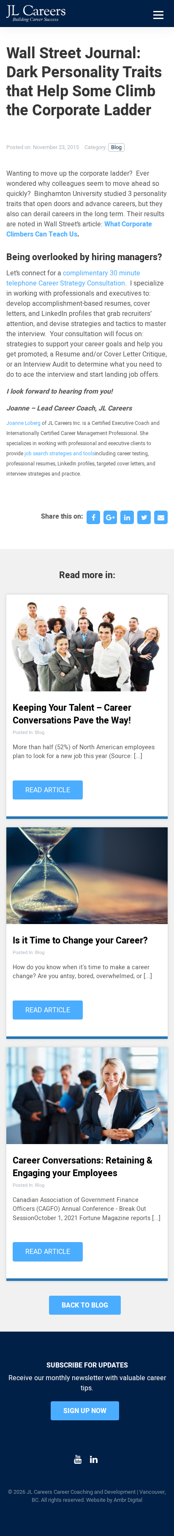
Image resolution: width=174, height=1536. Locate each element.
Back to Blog (85, 1305)
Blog (116, 147)
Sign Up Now (84, 1411)
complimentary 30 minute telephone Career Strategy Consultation (73, 278)
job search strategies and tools (59, 453)
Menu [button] (160, 26)
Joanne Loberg (23, 423)
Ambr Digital (128, 1500)
